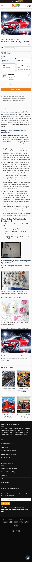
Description (5, 108)
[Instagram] (16, 531)
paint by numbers (9, 358)
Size (2, 47)
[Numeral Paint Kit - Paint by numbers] (16, 6)
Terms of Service (5, 482)
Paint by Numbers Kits (7, 443)
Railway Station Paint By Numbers (8, 389)
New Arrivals (4, 447)
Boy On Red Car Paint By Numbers (23, 415)
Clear (29, 44)
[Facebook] (13, 531)
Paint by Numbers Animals (8, 450)
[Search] (26, 5)
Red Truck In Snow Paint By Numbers (8, 415)
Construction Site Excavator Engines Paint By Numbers (23, 390)
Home (2, 39)
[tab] (16, 108)
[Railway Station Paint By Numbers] (8, 378)
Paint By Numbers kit (9, 166)
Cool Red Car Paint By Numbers (13, 220)
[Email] (19, 531)
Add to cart (16, 89)
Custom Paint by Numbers (8, 454)
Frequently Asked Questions (9, 468)
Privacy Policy (5, 479)
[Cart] (29, 5)
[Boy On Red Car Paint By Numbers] (24, 404)
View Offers (20, 1)
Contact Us (4, 475)
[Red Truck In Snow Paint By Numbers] (8, 404)
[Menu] (3, 5)
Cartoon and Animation (12, 39)
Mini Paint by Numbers (7, 458)
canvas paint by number (22, 266)
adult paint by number (14, 118)
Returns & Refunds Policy (8, 472)
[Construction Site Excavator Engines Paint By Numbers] (24, 378)
